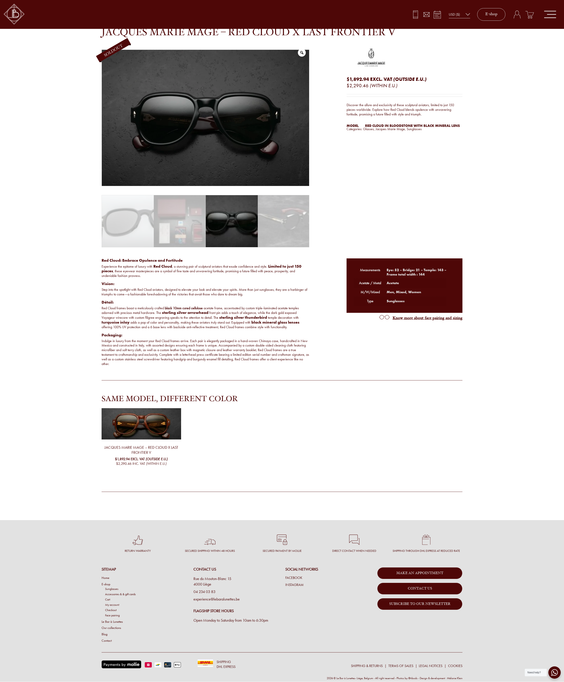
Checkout (111, 610)
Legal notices (430, 666)
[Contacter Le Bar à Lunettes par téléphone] (415, 14)
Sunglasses (414, 129)
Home (105, 578)
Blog (105, 634)
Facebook (293, 578)
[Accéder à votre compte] (516, 14)
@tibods (412, 678)
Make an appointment (419, 573)
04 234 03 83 (204, 591)
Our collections (111, 628)
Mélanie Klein (454, 678)
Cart (107, 599)
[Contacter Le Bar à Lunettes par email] (426, 14)
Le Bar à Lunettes (112, 622)
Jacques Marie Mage (390, 129)
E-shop (491, 14)
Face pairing (112, 615)
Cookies (455, 666)
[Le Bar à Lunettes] (14, 14)
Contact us (420, 588)
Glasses (368, 129)
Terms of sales (400, 666)
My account (112, 604)
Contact (107, 641)
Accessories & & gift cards (120, 594)
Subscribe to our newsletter (420, 604)
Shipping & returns (367, 666)
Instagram (294, 585)
